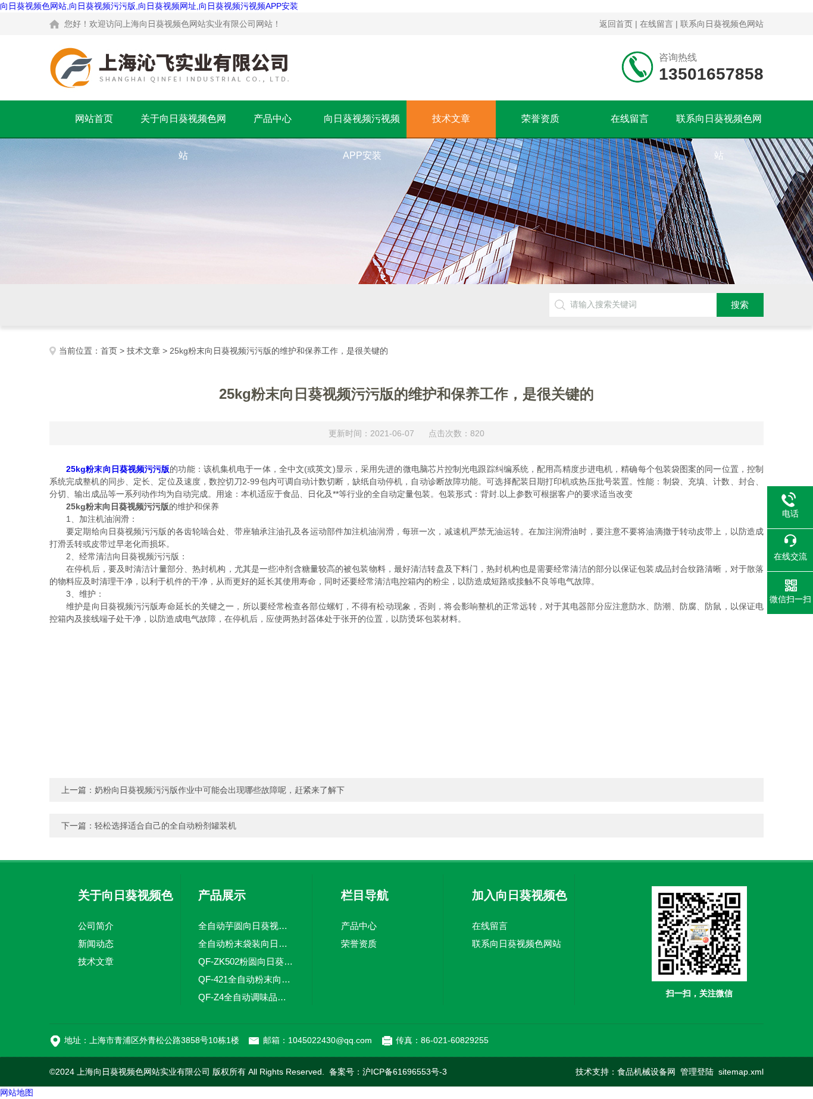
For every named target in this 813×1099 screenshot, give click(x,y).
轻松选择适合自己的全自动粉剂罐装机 (165, 825)
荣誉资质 (540, 119)
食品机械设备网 (646, 1071)
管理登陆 (697, 1071)
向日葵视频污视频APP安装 (362, 125)
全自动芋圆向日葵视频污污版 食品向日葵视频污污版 (246, 926)
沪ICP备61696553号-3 (404, 1071)
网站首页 (94, 119)
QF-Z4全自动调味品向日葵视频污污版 (246, 997)
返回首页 (616, 24)
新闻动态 (96, 944)
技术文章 (451, 119)
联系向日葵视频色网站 (722, 24)
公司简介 (96, 926)
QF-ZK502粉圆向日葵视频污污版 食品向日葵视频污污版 (246, 961)
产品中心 (273, 119)
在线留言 (656, 24)
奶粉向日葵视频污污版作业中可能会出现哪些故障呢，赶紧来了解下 (220, 790)
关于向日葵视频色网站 (183, 125)
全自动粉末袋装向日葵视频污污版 (246, 944)
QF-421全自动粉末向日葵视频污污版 (246, 979)
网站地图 (16, 1092)
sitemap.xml (741, 1071)
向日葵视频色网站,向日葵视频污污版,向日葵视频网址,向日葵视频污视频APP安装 (149, 6)
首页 (109, 350)
